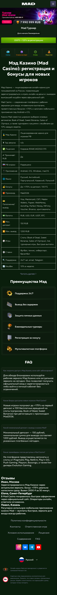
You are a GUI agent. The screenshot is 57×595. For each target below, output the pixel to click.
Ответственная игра (36, 526)
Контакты (15, 526)
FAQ (37, 538)
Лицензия (43, 532)
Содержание (24, 538)
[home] (28, 4)
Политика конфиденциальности (28, 520)
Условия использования (21, 532)
